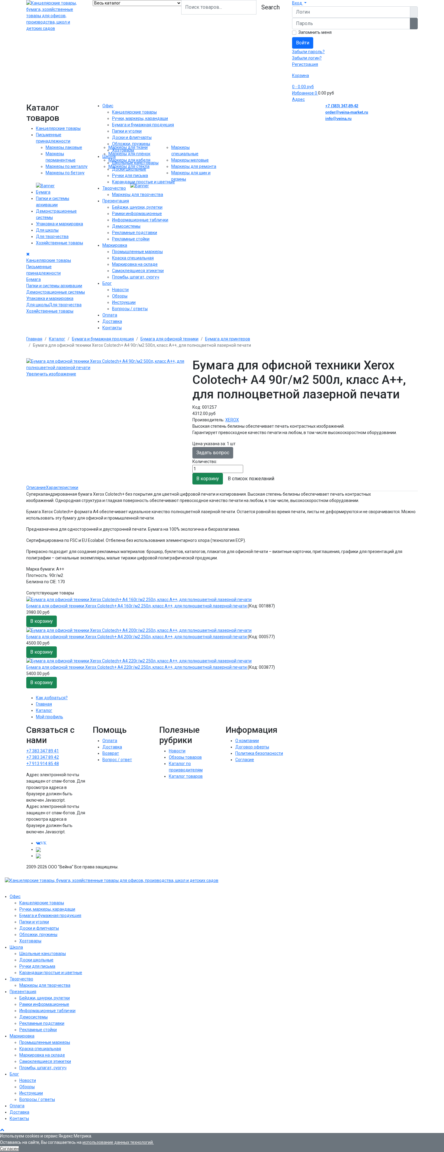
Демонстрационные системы (55, 292)
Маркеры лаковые (64, 147)
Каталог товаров (186, 776)
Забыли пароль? (308, 51)
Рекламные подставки (134, 232)
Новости (120, 289)
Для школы (47, 230)
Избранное (304, 93)
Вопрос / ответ (117, 759)
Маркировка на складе (135, 264)
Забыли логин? (307, 58)
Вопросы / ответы (130, 308)
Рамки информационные (137, 213)
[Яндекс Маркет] (38, 855)
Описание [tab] (36, 487)
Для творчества (52, 236)
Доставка (112, 321)
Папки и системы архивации (54, 285)
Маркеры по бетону (65, 172)
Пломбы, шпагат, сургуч (135, 277)
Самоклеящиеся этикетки (138, 270)
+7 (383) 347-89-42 (341, 106)
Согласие (244, 759)
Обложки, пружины (131, 143)
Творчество (114, 188)
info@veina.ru (338, 118)
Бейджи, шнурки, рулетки (137, 207)
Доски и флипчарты (132, 137)
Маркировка (114, 245)
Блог (107, 283)
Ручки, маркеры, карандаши (140, 118)
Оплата (109, 315)
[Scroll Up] (2, 1129)
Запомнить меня (315, 32)
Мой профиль (49, 716)
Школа (109, 156)
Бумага (43, 192)
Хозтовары (123, 150)
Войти (302, 43)
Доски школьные (129, 169)
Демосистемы (126, 226)
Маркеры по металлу (67, 166)
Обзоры (119, 296)
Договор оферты (252, 747)
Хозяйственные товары (59, 242)
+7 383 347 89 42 (42, 757)
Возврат (110, 753)
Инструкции (124, 302)
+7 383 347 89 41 (42, 750)
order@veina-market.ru (346, 112)
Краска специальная (133, 258)
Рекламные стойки (131, 239)
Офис (107, 105)
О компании (247, 740)
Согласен (9, 1148)
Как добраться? (52, 697)
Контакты (112, 327)
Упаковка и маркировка (59, 223)
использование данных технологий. (118, 1142)
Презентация (115, 200)
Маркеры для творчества (137, 194)
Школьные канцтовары (135, 162)
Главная (44, 704)
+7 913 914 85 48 (42, 763)
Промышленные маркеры (137, 251)
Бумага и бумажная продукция (143, 124)
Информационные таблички (140, 219)
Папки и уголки (127, 131)
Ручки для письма (130, 175)
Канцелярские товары (58, 128)
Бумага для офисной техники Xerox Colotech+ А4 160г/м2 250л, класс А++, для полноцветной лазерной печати (137, 605)
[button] (299, 3)
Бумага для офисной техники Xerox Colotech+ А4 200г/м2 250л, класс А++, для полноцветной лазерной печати (137, 636)
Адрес (298, 99)
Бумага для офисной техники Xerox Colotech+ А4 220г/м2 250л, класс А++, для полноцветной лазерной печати (137, 667)
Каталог (44, 710)
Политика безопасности (259, 753)
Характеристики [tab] (62, 487)
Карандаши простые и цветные (143, 181)
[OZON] (38, 849)
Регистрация (305, 64)
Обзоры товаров (185, 757)
